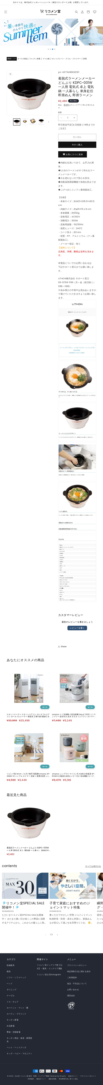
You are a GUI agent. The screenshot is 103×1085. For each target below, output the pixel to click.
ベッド (10, 983)
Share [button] (64, 646)
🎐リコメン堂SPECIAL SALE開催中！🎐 (23, 905)
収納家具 (10, 965)
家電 (85, 59)
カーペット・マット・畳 (17, 1007)
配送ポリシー (41, 1079)
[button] (6, 12)
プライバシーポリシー (77, 965)
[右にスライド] (49, 122)
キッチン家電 (35, 59)
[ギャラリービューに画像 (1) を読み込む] (16, 122)
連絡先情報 (52, 1079)
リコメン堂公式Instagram (49, 974)
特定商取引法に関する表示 (79, 971)
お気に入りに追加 (74, 154)
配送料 (66, 105)
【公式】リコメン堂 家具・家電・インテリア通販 (31, 1076)
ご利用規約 (72, 977)
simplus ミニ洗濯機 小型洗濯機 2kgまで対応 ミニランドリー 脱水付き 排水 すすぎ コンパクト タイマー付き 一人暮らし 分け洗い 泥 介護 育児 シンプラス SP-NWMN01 (74, 715)
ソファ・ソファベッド (16, 977)
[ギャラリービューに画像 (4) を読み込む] (41, 122)
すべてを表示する (93, 866)
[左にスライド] (10, 122)
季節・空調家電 (13, 1032)
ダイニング (11, 989)
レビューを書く (77, 627)
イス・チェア (13, 1001)
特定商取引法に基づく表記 (68, 1079)
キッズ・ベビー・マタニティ (19, 1053)
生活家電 (10, 1026)
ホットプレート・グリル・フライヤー (66, 59)
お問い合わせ (73, 989)
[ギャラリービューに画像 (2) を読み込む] (24, 122)
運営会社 (71, 995)
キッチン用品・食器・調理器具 (19, 1040)
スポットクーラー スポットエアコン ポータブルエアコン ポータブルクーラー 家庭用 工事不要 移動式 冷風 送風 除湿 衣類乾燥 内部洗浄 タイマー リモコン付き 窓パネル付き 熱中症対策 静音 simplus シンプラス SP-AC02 (28, 715)
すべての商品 (23, 59)
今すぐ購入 (77, 144)
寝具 (9, 971)
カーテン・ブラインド (16, 1013)
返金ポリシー (73, 1076)
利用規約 (31, 1079)
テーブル (10, 995)
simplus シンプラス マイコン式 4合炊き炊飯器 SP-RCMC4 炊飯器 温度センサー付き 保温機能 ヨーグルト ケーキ (73, 775)
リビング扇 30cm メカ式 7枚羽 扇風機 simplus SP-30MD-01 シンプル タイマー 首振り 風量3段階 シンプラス (28, 775)
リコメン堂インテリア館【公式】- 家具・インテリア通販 (49, 967)
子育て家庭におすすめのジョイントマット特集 (69, 905)
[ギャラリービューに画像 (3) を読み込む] (33, 122)
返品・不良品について (77, 983)
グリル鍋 (46, 59)
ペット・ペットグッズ (16, 1047)
